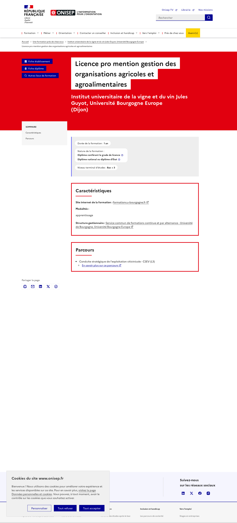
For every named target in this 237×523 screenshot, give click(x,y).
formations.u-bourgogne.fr (129, 202)
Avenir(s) (193, 33)
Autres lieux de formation (42, 75)
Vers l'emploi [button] (149, 33)
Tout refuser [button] (65, 508)
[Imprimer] (25, 286)
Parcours (30, 138)
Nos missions (205, 9)
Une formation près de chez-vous (48, 41)
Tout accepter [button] (92, 508)
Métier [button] (47, 33)
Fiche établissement (39, 61)
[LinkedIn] (40, 286)
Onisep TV (168, 9)
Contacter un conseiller (93, 33)
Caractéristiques (33, 132)
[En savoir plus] (122, 155)
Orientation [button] (65, 33)
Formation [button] (29, 33)
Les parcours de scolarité (151, 515)
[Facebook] (56, 286)
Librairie (186, 9)
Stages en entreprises (189, 515)
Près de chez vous (174, 33)
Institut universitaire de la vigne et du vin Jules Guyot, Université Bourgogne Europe (106, 41)
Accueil (25, 41)
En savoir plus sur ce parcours (100, 265)
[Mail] (33, 286)
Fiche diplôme (36, 68)
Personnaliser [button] (39, 508)
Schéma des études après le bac (115, 515)
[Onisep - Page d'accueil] (63, 12)
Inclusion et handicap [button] (122, 33)
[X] (48, 286)
